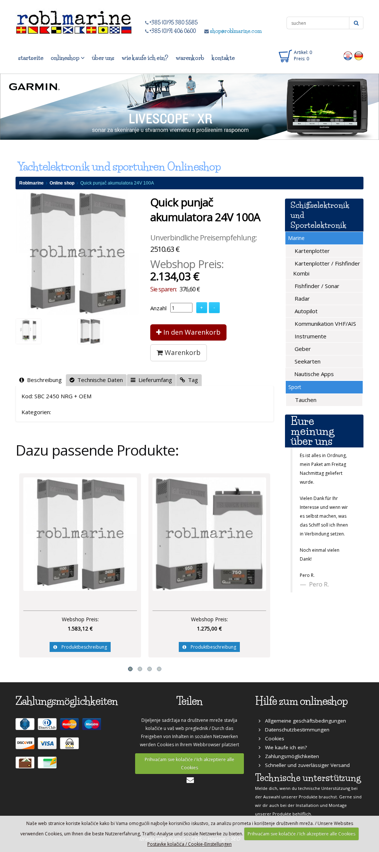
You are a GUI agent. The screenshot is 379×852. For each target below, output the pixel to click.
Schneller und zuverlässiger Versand (305, 765)
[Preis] (80, 533)
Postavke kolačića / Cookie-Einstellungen (189, 844)
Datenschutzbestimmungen (295, 729)
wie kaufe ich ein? (145, 57)
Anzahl (158, 308)
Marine (296, 237)
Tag (191, 379)
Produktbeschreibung (82, 647)
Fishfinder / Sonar (316, 286)
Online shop (62, 183)
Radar (301, 298)
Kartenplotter (311, 250)
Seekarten (307, 361)
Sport (294, 386)
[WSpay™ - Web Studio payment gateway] (70, 746)
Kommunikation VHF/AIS (324, 323)
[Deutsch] (358, 55)
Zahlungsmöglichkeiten (290, 756)
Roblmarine (31, 183)
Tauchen (305, 399)
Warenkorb (182, 352)
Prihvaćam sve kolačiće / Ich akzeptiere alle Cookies (189, 763)
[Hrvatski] (348, 55)
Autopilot (305, 311)
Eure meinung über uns (312, 431)
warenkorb (190, 57)
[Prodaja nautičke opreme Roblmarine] (74, 20)
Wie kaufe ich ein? (284, 747)
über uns (103, 57)
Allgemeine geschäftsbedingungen (303, 720)
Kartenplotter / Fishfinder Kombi (326, 268)
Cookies (272, 738)
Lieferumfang (153, 379)
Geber (302, 348)
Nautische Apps (313, 374)
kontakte (223, 57)
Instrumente (309, 336)
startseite (30, 57)
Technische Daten (98, 379)
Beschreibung (43, 379)
